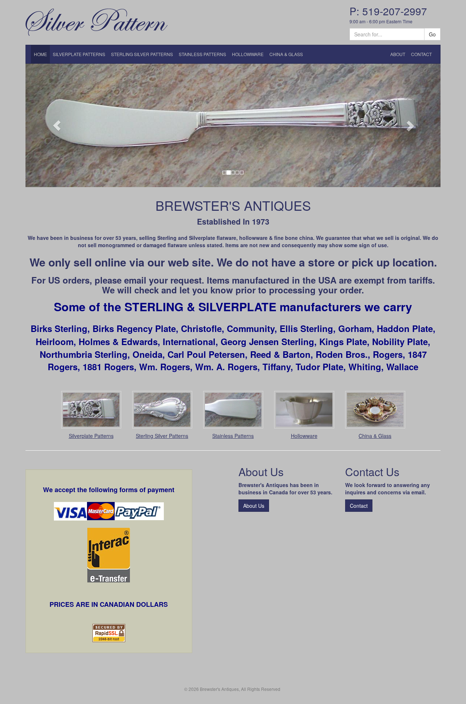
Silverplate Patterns (91, 435)
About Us (253, 505)
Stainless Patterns (233, 435)
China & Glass (375, 435)
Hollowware (304, 435)
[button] (56, 125)
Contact (359, 505)
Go (432, 34)
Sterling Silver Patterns (162, 435)
